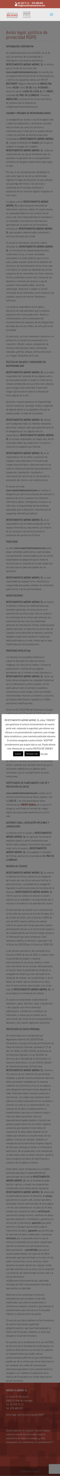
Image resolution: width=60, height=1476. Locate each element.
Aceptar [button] (18, 753)
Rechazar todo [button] (32, 753)
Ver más (44, 753)
